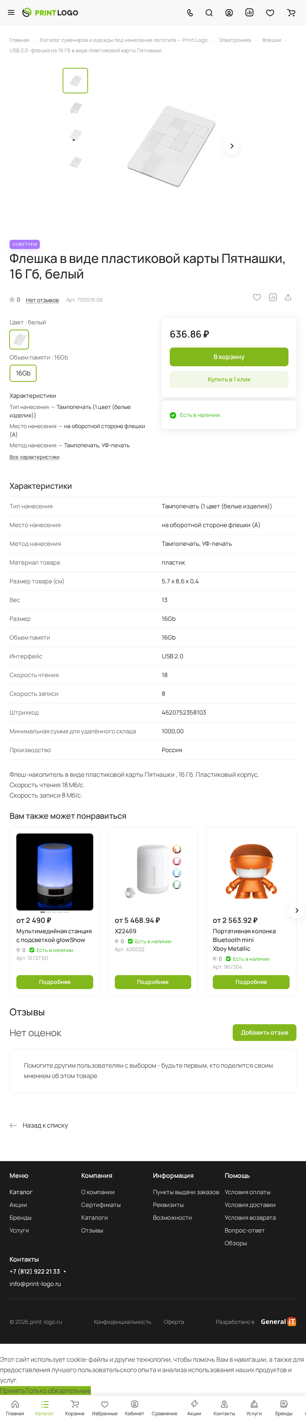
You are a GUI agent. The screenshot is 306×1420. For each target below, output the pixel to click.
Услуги (19, 1230)
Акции (18, 1205)
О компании (98, 1192)
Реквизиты (168, 1205)
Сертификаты (101, 1205)
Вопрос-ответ (245, 1230)
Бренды (20, 1217)
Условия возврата (250, 1217)
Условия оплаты (248, 1192)
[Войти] (229, 12)
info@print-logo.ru (35, 1284)
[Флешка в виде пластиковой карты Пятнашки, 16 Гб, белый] (168, 147)
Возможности (172, 1217)
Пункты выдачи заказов (186, 1192)
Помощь (237, 1175)
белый (19, 339)
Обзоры (236, 1243)
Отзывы (92, 1230)
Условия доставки (250, 1205)
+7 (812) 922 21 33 (35, 1271)
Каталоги (94, 1217)
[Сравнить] (273, 297)
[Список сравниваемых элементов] (249, 12)
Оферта (174, 1321)
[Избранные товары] (270, 12)
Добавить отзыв (264, 1032)
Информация (173, 1175)
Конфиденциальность (122, 1321)
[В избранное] (257, 297)
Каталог (21, 1192)
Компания (96, 1175)
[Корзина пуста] (291, 12)
